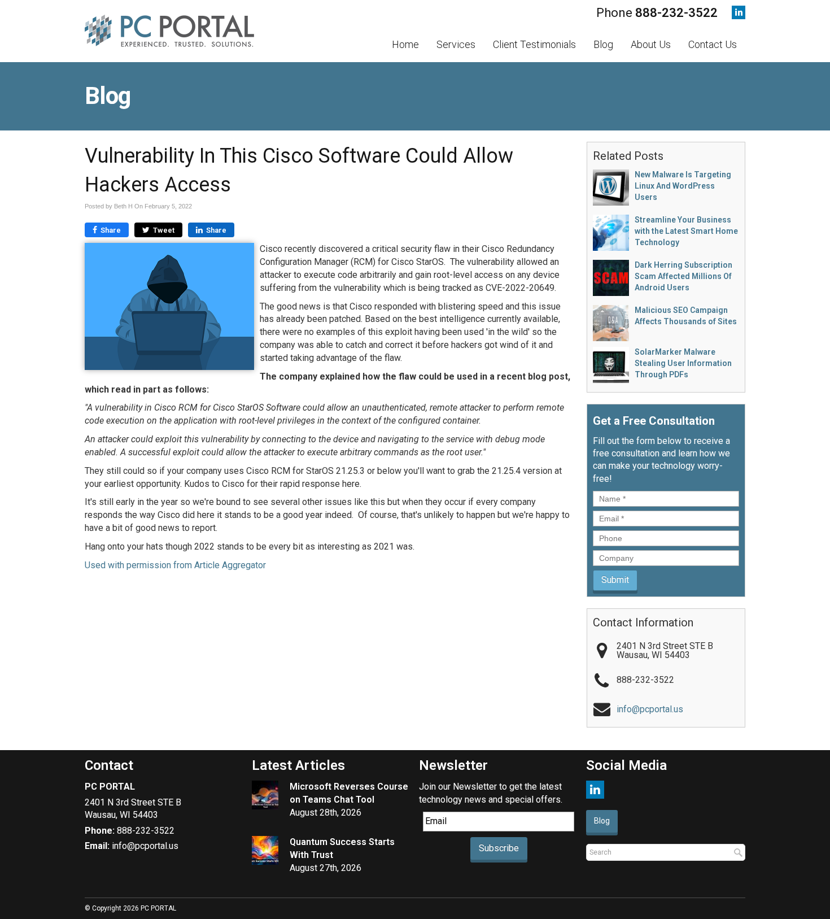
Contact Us (712, 44)
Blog (603, 44)
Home (405, 44)
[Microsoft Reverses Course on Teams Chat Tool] (265, 795)
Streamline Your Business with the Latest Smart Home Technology (686, 231)
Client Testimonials (534, 44)
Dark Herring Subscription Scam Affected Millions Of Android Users (683, 276)
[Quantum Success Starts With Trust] (265, 850)
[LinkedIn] (738, 12)
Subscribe (499, 848)
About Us (651, 44)
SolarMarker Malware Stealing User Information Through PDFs (683, 363)
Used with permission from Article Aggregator (175, 565)
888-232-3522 (676, 13)
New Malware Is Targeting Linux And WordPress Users (683, 186)
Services (455, 44)
